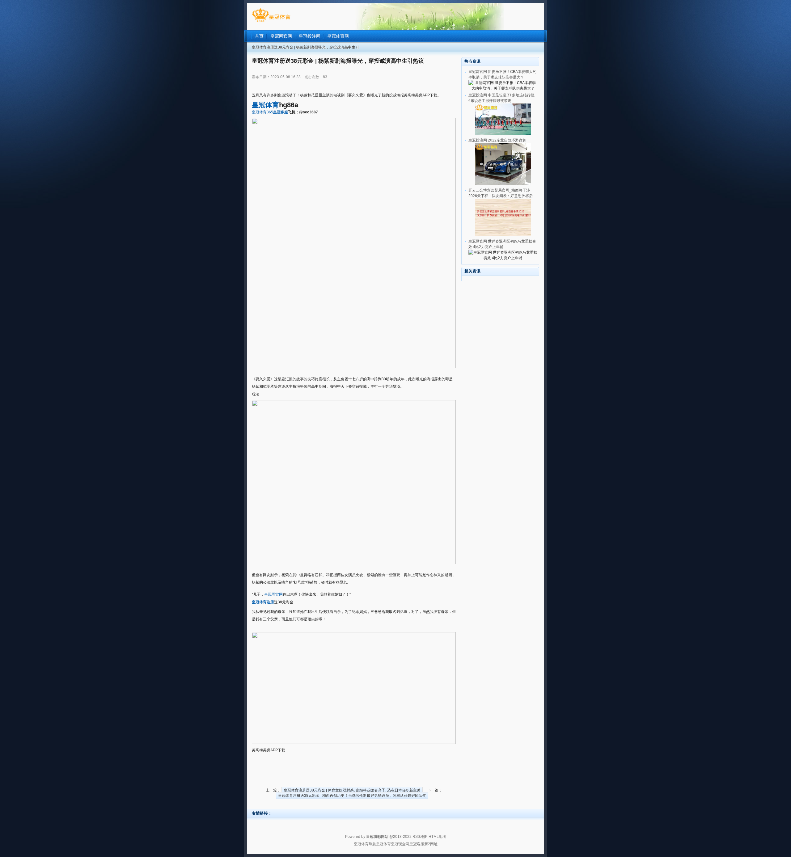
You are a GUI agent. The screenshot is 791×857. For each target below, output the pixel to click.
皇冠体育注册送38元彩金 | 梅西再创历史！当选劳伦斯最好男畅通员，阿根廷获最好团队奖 (352, 795)
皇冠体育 (383, 844)
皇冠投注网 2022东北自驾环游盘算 (497, 140)
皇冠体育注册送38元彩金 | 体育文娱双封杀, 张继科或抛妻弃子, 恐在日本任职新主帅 (352, 790)
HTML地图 (437, 836)
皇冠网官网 (273, 594)
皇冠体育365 (262, 112)
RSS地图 (420, 836)
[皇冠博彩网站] (271, 22)
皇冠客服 (416, 844)
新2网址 (431, 844)
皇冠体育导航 (365, 844)
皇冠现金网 (400, 844)
